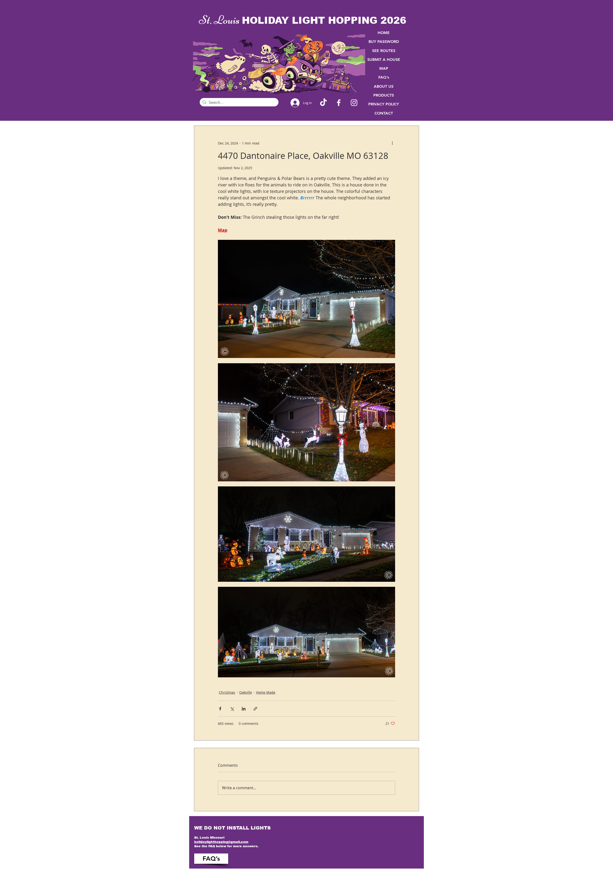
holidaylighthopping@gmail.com (221, 842)
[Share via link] (255, 708)
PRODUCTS (383, 95)
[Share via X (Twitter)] (232, 708)
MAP (383, 68)
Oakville (245, 692)
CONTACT (384, 113)
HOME (384, 32)
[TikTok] (323, 102)
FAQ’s (383, 77)
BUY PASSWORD (384, 41)
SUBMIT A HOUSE (383, 59)
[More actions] (392, 143)
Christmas (227, 692)
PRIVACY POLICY (383, 104)
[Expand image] (306, 299)
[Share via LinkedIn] (243, 708)
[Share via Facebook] (220, 708)
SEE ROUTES (383, 50)
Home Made (265, 692)
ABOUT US (383, 86)
